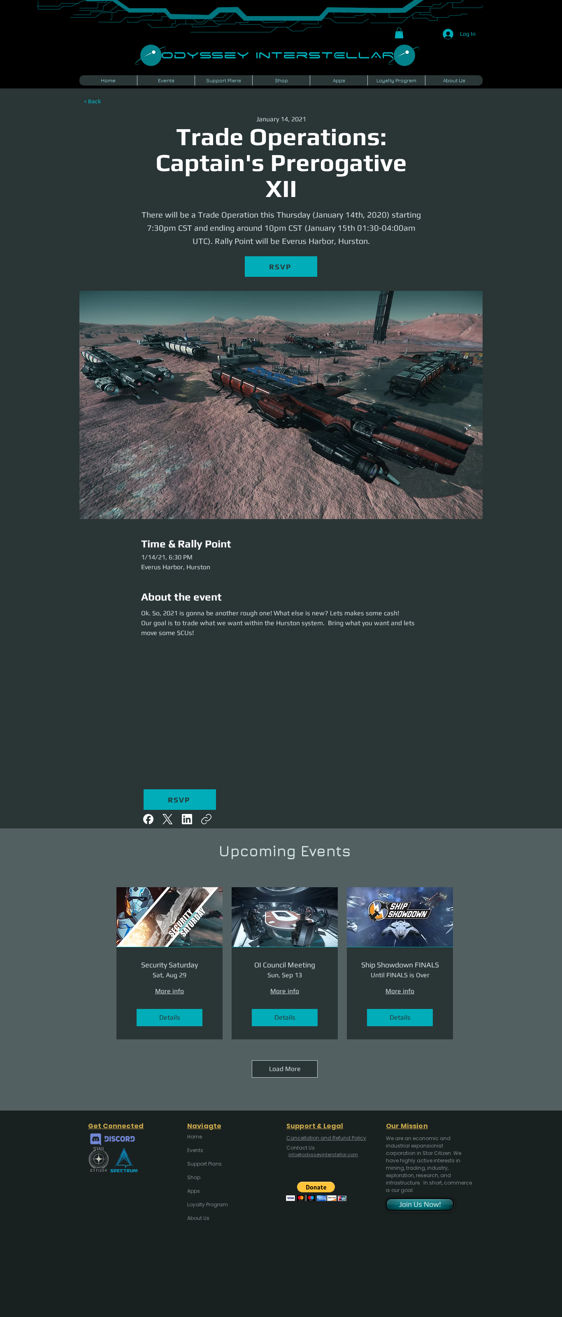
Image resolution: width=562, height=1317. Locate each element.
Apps (193, 1190)
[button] (399, 33)
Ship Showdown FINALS (400, 964)
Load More (285, 1069)
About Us (198, 1218)
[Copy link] (206, 819)
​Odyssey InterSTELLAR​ (277, 54)
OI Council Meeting (284, 964)
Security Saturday (169, 964)
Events (195, 1150)
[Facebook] (148, 819)
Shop (193, 1177)
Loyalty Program (207, 1204)
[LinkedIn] (187, 819)
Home (194, 1136)
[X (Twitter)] (168, 819)
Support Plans (204, 1163)
